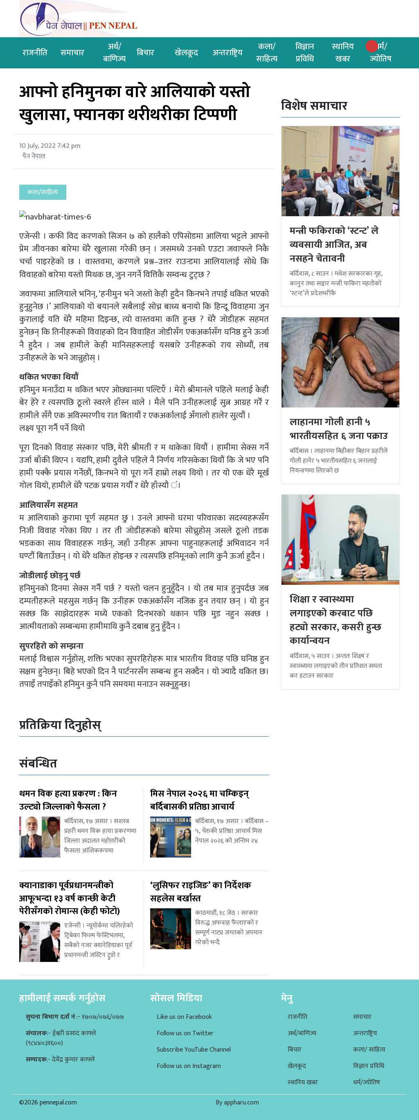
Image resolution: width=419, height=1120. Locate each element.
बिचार (145, 53)
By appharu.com (237, 1102)
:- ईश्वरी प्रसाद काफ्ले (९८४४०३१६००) (61, 1038)
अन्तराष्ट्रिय (228, 53)
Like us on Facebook (184, 1017)
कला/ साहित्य (369, 1049)
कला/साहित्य (266, 53)
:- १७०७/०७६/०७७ (75, 1017)
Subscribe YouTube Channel (194, 1049)
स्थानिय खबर (343, 53)
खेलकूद (186, 53)
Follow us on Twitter (185, 1033)
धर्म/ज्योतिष (381, 53)
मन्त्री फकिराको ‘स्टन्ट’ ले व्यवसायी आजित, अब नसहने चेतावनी (334, 245)
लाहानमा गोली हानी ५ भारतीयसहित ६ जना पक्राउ (339, 429)
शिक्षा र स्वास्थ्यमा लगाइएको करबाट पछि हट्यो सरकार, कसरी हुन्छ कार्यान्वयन (335, 620)
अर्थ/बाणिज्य (114, 53)
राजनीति (35, 53)
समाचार (72, 53)
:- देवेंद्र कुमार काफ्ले (60, 1059)
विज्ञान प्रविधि (304, 53)
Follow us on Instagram (189, 1066)
